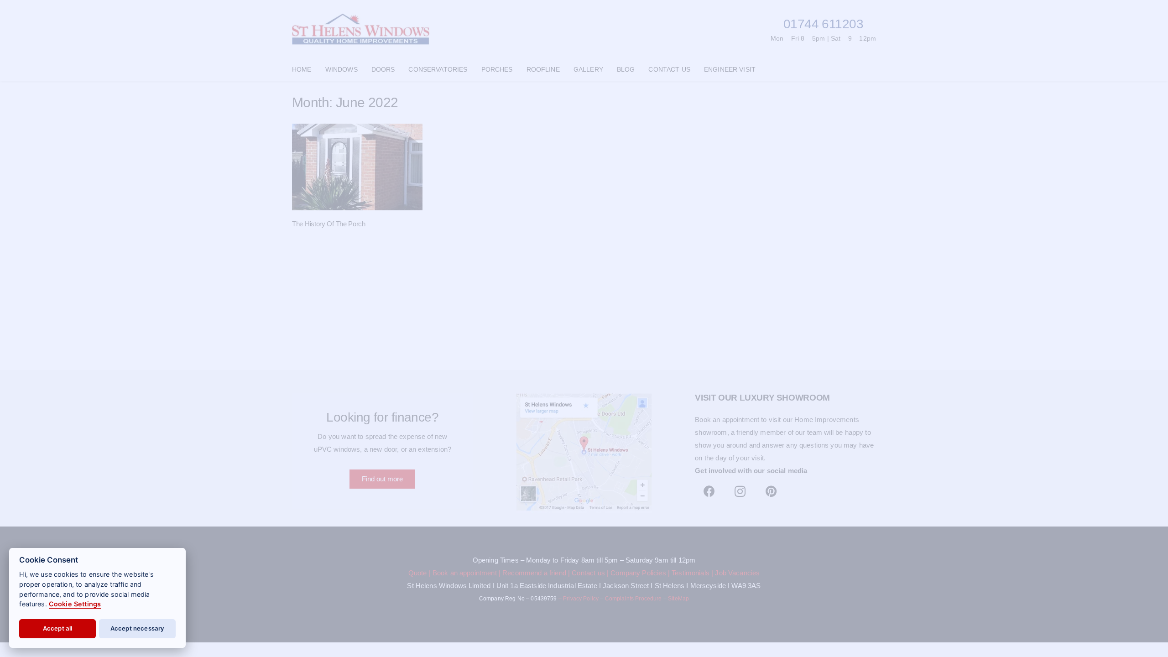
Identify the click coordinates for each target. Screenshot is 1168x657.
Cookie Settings (75, 604)
